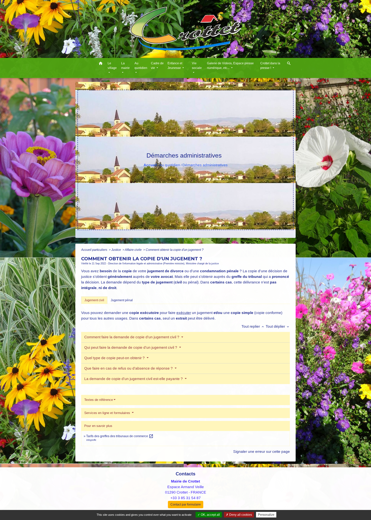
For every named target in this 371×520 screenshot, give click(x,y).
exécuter (183, 313)
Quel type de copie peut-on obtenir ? (115, 358)
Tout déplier (278, 326)
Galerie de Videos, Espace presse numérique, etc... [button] (230, 66)
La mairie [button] (125, 66)
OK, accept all (210, 514)
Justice (116, 249)
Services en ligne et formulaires (107, 413)
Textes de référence (98, 400)
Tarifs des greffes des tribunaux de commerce (119, 436)
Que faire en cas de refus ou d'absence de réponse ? (129, 368)
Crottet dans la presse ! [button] (270, 66)
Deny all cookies (240, 514)
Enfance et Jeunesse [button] (175, 66)
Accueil (150, 165)
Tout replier (253, 326)
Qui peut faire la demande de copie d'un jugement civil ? (131, 347)
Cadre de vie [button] (157, 66)
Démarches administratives (205, 165)
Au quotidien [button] (140, 66)
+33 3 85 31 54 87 (185, 498)
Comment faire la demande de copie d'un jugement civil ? (132, 337)
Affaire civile (133, 249)
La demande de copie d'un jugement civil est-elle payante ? (134, 379)
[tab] (94, 300)
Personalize (266, 514)
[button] (100, 64)
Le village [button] (112, 66)
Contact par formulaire (185, 504)
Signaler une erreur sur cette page (261, 452)
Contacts (185, 473)
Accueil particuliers (94, 249)
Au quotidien (169, 165)
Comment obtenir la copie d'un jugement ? (174, 249)
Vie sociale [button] (197, 66)
